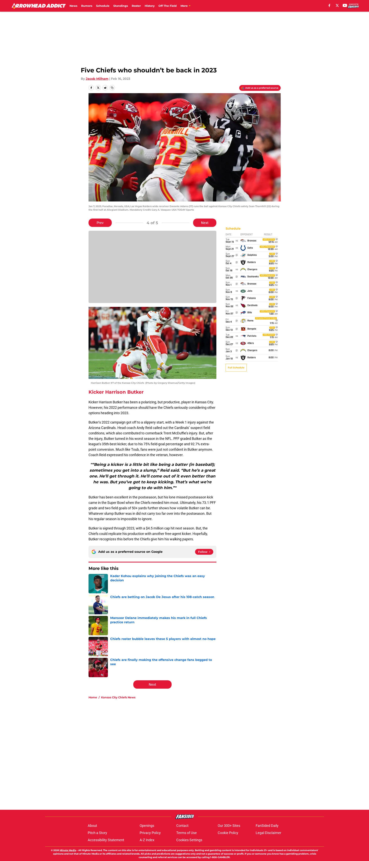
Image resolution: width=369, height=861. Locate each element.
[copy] (112, 87)
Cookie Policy (228, 833)
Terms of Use (186, 833)
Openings (147, 826)
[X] (337, 5)
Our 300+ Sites (229, 826)
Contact (182, 826)
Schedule (102, 6)
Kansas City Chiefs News (118, 697)
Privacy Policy (150, 833)
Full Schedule (236, 367)
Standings (120, 6)
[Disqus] (192, 754)
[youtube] (345, 5)
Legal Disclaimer (268, 833)
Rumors (86, 6)
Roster (136, 6)
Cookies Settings (189, 840)
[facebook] (329, 5)
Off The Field (167, 6)
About (92, 826)
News (73, 6)
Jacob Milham (97, 79)
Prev (100, 223)
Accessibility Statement (106, 840)
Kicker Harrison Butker (116, 392)
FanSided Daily (267, 826)
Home (93, 697)
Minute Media (68, 850)
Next (204, 223)
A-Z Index (147, 840)
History (150, 6)
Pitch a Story (97, 833)
